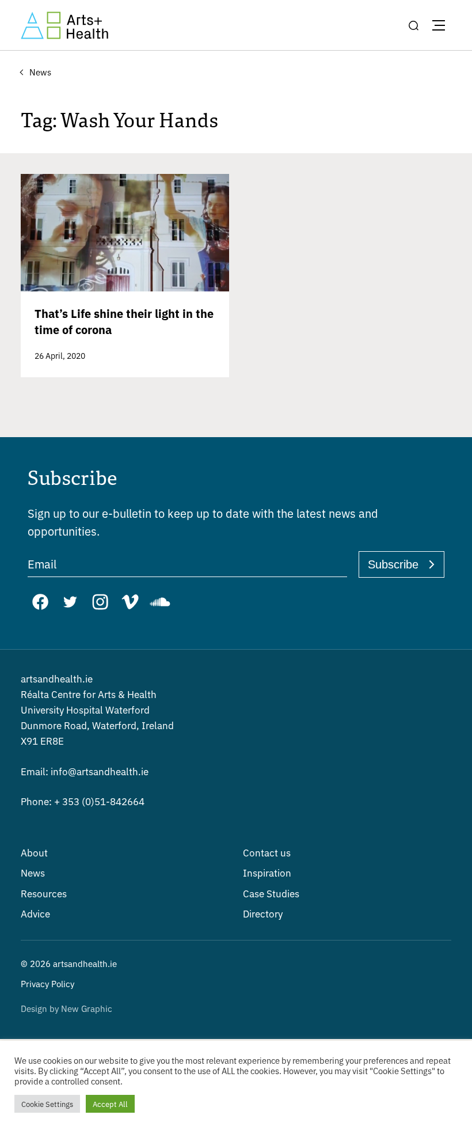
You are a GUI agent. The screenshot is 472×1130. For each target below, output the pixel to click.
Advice (35, 913)
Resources (44, 893)
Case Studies (271, 893)
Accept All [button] (110, 1103)
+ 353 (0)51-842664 (82, 801)
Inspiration (267, 872)
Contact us (267, 852)
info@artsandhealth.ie (85, 771)
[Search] (413, 25)
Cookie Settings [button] (47, 1103)
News (33, 872)
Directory (263, 913)
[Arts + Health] (64, 25)
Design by (66, 1008)
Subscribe (393, 564)
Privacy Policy (47, 983)
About (34, 852)
